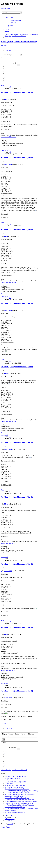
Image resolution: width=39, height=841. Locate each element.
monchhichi (4, 150)
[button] (5, 61)
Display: (5, 734)
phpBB (10, 824)
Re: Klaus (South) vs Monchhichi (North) (17, 92)
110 (10, 152)
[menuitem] (14, 20)
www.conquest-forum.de (8, 137)
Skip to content (5, 8)
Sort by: (17, 734)
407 (10, 87)
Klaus (2, 85)
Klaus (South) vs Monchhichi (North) (19, 41)
